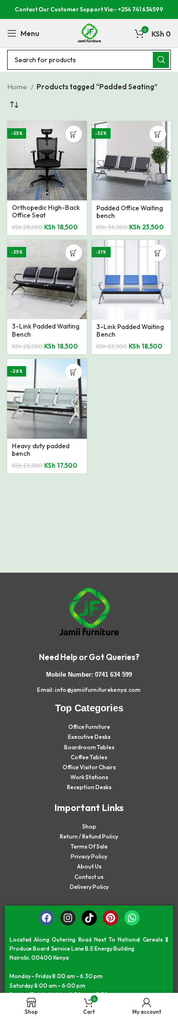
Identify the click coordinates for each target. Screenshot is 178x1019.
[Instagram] (67, 917)
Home (17, 86)
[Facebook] (46, 917)
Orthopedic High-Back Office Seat (46, 211)
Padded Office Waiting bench (129, 212)
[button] (74, 134)
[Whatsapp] (132, 917)
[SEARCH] (161, 60)
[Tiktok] (89, 917)
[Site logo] (89, 32)
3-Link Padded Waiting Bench (45, 330)
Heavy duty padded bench (40, 450)
